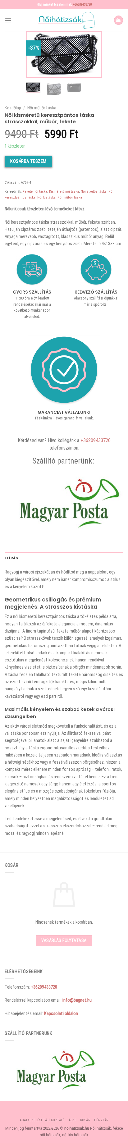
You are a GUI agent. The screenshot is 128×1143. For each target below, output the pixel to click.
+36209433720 (82, 4)
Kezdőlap (13, 108)
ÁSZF (72, 1120)
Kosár (85, 1120)
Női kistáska (46, 197)
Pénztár (101, 1120)
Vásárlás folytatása (63, 940)
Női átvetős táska (94, 191)
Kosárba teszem (28, 161)
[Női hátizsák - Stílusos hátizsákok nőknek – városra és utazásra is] (64, 20)
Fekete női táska (35, 191)
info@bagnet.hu (77, 1000)
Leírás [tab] (11, 558)
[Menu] (8, 20)
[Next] (92, 55)
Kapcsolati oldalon (61, 1013)
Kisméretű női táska (64, 191)
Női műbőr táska (41, 108)
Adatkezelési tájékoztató (42, 1120)
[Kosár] (118, 20)
